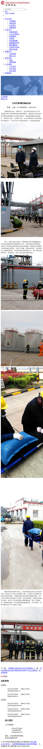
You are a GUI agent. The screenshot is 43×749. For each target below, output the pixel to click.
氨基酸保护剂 (14, 43)
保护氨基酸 (13, 41)
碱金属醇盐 (13, 45)
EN (6, 11)
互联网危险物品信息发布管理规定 (24, 744)
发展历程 (12, 23)
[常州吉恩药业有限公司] (15, 5)
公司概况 (12, 21)
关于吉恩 (8, 19)
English (12, 13)
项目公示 (12, 56)
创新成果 (12, 62)
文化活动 (12, 69)
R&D (11, 60)
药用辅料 (12, 36)
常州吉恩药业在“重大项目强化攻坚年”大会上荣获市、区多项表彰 (21, 670)
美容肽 (11, 38)
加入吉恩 (12, 71)
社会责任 (12, 25)
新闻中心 (8, 51)
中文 (7, 13)
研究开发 (8, 58)
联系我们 (8, 73)
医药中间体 (13, 49)
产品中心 (8, 30)
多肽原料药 (13, 32)
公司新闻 (12, 54)
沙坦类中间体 (14, 47)
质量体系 (12, 28)
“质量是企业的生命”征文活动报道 (20, 668)
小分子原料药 (14, 34)
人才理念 (12, 66)
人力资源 (8, 64)
